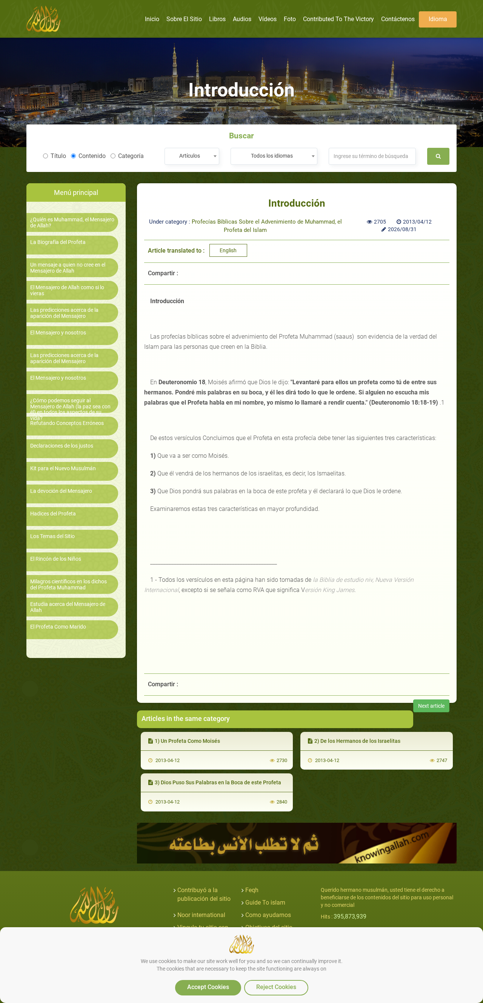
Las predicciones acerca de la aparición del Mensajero (64, 313)
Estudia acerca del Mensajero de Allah (67, 607)
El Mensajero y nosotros (58, 333)
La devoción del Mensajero (61, 491)
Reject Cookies (276, 987)
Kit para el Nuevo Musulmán (63, 468)
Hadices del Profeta (53, 514)
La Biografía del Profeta (58, 242)
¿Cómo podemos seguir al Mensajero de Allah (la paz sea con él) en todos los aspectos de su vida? (70, 409)
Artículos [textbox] (189, 156)
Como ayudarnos (268, 915)
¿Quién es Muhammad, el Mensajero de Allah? (72, 222)
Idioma (438, 19)
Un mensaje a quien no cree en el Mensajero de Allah (67, 267)
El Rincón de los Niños (55, 559)
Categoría (131, 155)
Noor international (201, 915)
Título (58, 155)
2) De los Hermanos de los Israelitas (357, 741)
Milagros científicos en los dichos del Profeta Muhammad (68, 584)
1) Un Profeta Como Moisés (187, 741)
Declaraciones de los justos (61, 446)
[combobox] (192, 156)
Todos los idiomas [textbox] (272, 156)
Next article (431, 706)
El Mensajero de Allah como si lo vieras (67, 290)
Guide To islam (265, 902)
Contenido (92, 155)
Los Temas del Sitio (52, 536)
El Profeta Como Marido (58, 627)
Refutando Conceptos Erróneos (67, 423)
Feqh (251, 890)
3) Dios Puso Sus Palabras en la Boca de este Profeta (218, 782)
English (228, 250)
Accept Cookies (208, 987)
